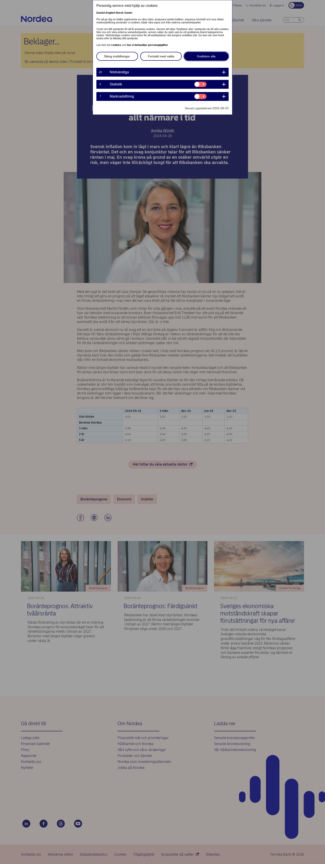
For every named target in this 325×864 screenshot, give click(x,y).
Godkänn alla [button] (206, 56)
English (110, 12)
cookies (116, 45)
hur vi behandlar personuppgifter (148, 45)
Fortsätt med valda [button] (161, 56)
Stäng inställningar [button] (117, 56)
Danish (100, 12)
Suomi (128, 12)
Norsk (120, 12)
